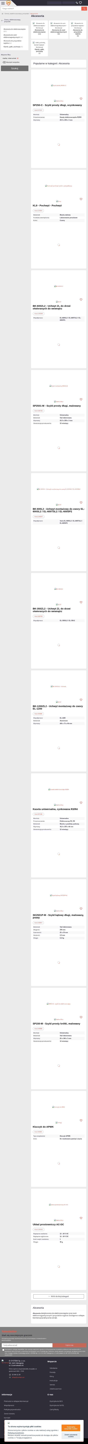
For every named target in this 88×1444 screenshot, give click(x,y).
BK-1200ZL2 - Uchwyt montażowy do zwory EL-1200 (58, 707)
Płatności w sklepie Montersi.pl (16, 1401)
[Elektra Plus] (58, 101)
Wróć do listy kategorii (60, 1296)
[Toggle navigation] (3, 3)
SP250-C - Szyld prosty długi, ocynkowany (57, 105)
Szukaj (14, 68)
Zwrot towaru (9, 1414)
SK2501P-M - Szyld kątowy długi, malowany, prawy (58, 916)
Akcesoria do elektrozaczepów (15, 30)
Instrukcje (54, 1380)
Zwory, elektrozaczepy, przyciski (12, 20)
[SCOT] (58, 301)
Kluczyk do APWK (43, 1126)
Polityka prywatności (12, 1409)
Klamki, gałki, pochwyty (13, 47)
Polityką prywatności (16, 1433)
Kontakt (7, 1418)
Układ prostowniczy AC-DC (48, 1224)
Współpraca (9, 1405)
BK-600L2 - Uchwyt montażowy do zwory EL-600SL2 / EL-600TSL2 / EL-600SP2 (59, 510)
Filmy (52, 1376)
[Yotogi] (59, 1122)
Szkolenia (53, 1368)
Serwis (52, 1385)
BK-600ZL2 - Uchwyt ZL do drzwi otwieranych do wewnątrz (51, 307)
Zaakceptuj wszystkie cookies (70, 1428)
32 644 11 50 (16, 1375)
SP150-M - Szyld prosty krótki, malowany (56, 1023)
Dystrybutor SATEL (57, 1405)
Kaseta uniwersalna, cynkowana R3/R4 (55, 809)
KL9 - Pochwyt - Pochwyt (47, 205)
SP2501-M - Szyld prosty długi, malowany (57, 405)
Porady (52, 1372)
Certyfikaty (54, 1409)
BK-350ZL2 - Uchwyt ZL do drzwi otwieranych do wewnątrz (51, 609)
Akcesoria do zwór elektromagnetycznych (13, 36)
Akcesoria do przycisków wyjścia (12, 42)
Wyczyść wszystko (12, 62)
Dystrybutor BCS (56, 1401)
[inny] (58, 201)
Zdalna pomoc (56, 1389)
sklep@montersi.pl (18, 1377)
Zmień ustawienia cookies (71, 1435)
